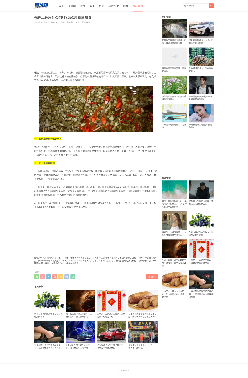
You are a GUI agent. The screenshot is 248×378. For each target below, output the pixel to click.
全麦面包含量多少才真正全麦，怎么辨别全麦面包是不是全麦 (142, 315)
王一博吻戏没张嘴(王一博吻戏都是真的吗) (200, 97)
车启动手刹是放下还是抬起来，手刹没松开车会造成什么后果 (48, 346)
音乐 (92, 6)
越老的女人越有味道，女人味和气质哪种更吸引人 (174, 233)
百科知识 (138, 6)
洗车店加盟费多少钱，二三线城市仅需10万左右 (142, 346)
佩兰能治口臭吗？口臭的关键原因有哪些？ (174, 97)
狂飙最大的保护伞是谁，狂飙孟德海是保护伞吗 (201, 202)
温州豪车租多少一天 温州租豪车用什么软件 (201, 41)
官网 (82, 6)
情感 (101, 6)
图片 (125, 6)
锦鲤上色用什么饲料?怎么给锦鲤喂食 (62, 263)
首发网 (40, 263)
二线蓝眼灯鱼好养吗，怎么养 (174, 126)
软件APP (113, 6)
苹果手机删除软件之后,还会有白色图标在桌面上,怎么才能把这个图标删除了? (174, 204)
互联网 (72, 6)
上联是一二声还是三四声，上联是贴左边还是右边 (111, 315)
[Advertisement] (96, 47)
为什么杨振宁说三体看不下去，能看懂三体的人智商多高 (80, 315)
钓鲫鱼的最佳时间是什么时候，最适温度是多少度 (174, 41)
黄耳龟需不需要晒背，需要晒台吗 (174, 69)
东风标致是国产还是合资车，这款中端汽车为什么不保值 (80, 346)
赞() (152, 276)
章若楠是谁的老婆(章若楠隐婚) (200, 126)
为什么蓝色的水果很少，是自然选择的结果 (48, 315)
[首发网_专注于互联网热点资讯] (41, 6)
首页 (61, 6)
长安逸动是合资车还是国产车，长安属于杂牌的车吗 (111, 346)
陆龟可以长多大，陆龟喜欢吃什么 (201, 69)
